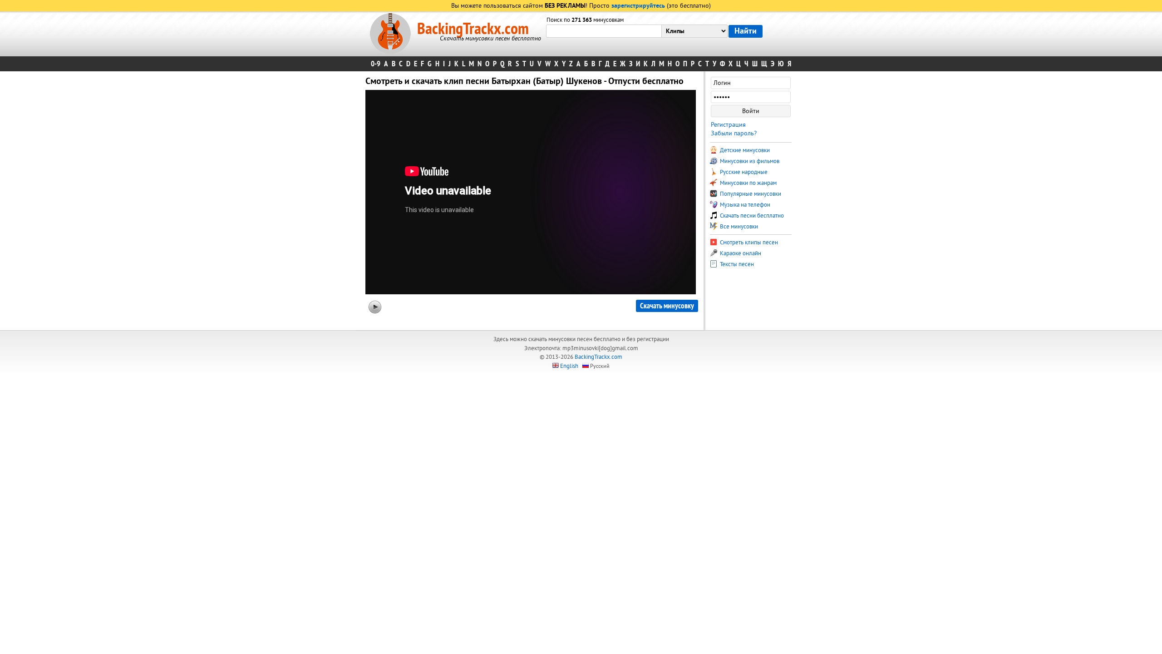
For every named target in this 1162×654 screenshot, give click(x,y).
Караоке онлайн (740, 253)
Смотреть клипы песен (748, 242)
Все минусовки (738, 226)
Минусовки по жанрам (748, 183)
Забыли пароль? (734, 133)
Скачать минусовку (667, 306)
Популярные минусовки (750, 194)
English (569, 366)
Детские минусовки (744, 150)
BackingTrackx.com (473, 29)
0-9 (375, 63)
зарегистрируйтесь (638, 6)
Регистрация (728, 124)
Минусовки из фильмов (749, 161)
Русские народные (743, 172)
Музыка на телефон (744, 205)
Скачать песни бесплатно (751, 216)
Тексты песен (736, 264)
